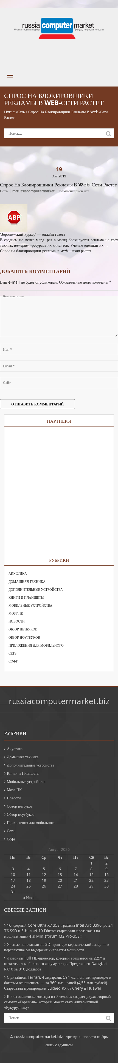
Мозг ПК (16, 613)
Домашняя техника (27, 581)
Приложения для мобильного (36, 645)
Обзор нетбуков (23, 629)
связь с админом (59, 1044)
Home (9, 111)
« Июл (28, 897)
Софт (13, 661)
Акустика (18, 573)
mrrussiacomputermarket (33, 190)
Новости (17, 621)
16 (106, 874)
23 (106, 880)
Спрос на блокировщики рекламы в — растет (45, 250)
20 (60, 880)
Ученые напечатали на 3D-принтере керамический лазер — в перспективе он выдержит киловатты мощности (56, 947)
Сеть (21, 111)
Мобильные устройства (30, 605)
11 (28, 874)
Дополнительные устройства (36, 589)
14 (76, 874)
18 (28, 880)
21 (76, 880)
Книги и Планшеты (26, 597)
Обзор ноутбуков (24, 637)
